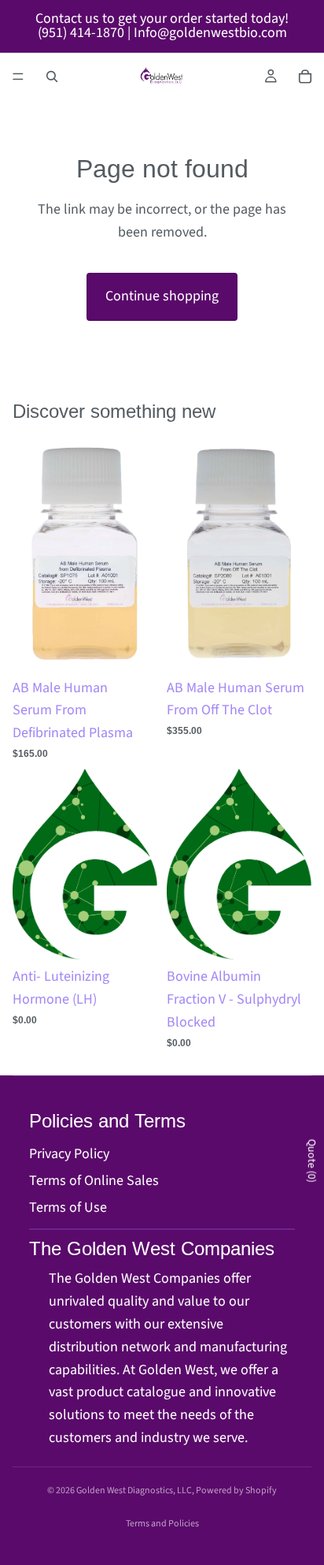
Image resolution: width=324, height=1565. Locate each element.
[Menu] (18, 76)
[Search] (52, 76)
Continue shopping (162, 296)
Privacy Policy (69, 1154)
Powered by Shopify (236, 1490)
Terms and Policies (162, 1523)
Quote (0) (311, 1161)
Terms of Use (68, 1207)
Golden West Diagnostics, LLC (134, 1490)
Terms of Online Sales (94, 1181)
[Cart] (305, 76)
